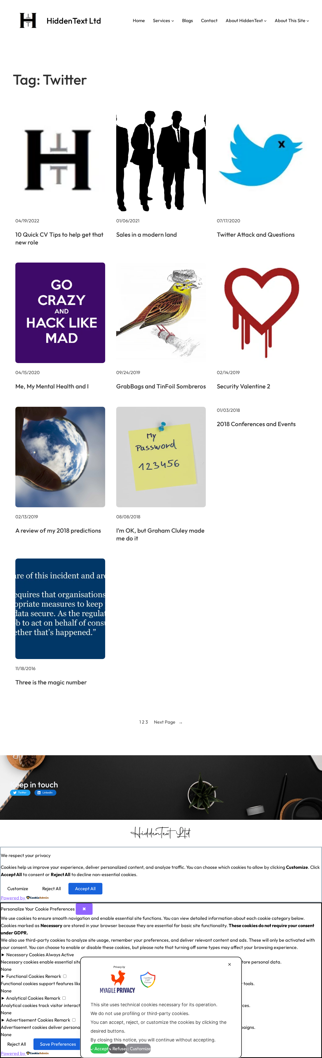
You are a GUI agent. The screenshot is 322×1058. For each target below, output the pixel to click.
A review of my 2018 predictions (58, 530)
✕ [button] (229, 964)
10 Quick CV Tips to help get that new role (59, 238)
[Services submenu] (172, 20)
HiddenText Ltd (74, 21)
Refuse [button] (119, 1048)
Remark (53, 976)
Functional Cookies (25, 976)
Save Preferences (58, 1044)
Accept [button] (101, 1048)
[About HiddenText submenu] (265, 20)
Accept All (85, 888)
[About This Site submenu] (307, 20)
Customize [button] (140, 1048)
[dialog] (161, 1007)
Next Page (168, 722)
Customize (17, 888)
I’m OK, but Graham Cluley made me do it (160, 534)
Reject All (51, 888)
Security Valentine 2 (243, 386)
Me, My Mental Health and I (52, 386)
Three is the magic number (51, 682)
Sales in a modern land (146, 234)
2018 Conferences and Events (256, 424)
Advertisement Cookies (29, 1020)
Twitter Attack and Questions (256, 234)
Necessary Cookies (25, 955)
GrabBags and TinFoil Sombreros (161, 386)
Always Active (60, 955)
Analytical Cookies (25, 998)
